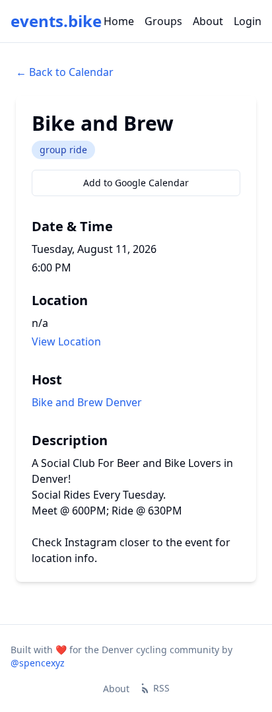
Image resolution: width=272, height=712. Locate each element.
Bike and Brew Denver (87, 402)
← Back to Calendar (65, 72)
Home (119, 21)
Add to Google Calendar (136, 182)
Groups (163, 21)
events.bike (56, 21)
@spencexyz (38, 663)
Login (247, 21)
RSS (161, 688)
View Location (66, 341)
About (208, 21)
